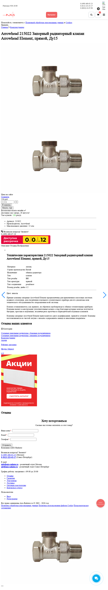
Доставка (10, 483)
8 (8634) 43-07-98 (86, 8)
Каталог (52, 15)
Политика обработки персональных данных (19, 505)
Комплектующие (8, 338)
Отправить (6, 445)
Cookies (69, 22)
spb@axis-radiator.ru (9, 467)
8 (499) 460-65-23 (86, 4)
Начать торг (7, 208)
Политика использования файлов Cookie (56, 505)
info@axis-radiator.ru (9, 464)
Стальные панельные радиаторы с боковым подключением (25, 333)
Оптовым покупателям (16, 485)
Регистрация (12, 499)
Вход (9, 496)
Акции (4, 340)
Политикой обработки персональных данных (44, 22)
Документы (11, 480)
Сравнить (5, 197)
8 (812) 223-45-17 (86, 6)
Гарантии (11, 478)
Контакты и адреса (14, 488)
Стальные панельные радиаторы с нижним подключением (25, 335)
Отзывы (10, 476)
